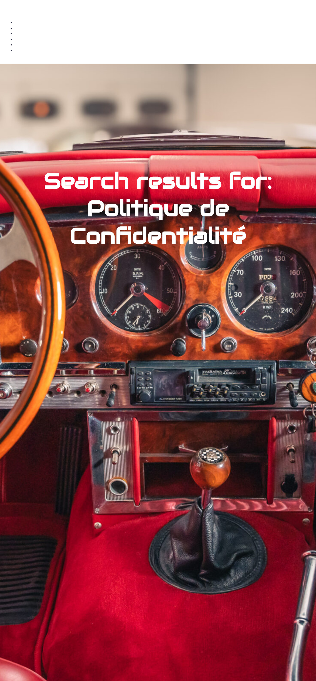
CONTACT (163, 44)
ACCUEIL (163, 22)
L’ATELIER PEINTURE (163, 50)
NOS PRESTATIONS (163, 33)
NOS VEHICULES (163, 28)
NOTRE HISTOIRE (163, 39)
